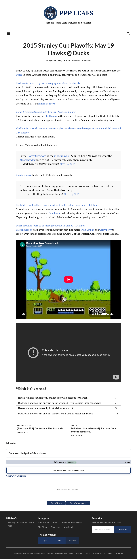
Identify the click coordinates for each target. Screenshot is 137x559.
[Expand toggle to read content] (126, 453)
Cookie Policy (99, 553)
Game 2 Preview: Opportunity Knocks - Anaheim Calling (45, 111)
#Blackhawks (61, 156)
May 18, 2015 (71, 194)
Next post (75, 425)
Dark (59, 540)
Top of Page (56, 503)
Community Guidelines (71, 522)
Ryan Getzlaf (87, 229)
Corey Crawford (37, 156)
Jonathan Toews (46, 103)
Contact (119, 553)
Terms (87, 553)
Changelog (55, 527)
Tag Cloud (42, 527)
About (55, 522)
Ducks (19, 74)
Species (51, 60)
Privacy (79, 553)
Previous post (24, 425)
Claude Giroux (23, 174)
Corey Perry (105, 229)
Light (45, 540)
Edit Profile (43, 522)
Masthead (68, 527)
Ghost (70, 553)
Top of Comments (78, 503)
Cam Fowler (55, 213)
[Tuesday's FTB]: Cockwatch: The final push (40, 428)
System (72, 540)
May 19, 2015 (67, 164)
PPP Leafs (76, 13)
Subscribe (122, 529)
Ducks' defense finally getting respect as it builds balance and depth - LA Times (57, 205)
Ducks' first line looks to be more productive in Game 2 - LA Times (50, 225)
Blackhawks (51, 116)
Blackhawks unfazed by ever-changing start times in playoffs (48, 83)
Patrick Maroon (24, 229)
